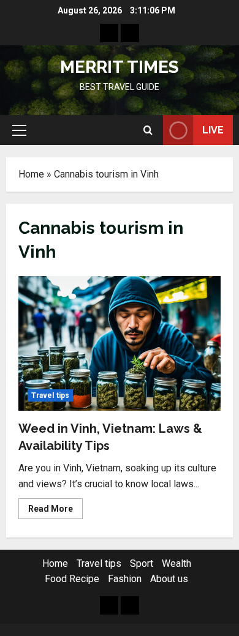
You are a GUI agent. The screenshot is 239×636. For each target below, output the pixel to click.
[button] (19, 130)
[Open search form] (148, 130)
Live (213, 130)
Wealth (176, 563)
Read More (55, 511)
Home (31, 174)
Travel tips (50, 395)
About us (169, 579)
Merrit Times (119, 67)
